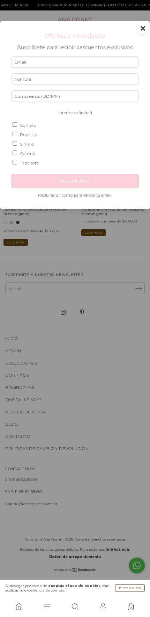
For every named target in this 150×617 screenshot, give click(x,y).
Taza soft (29, 163)
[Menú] (47, 606)
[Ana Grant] (19, 606)
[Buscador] (75, 606)
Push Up (28, 134)
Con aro (28, 125)
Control (27, 153)
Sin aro (27, 144)
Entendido (130, 588)
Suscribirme (75, 181)
